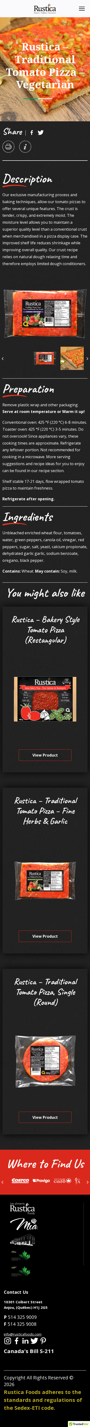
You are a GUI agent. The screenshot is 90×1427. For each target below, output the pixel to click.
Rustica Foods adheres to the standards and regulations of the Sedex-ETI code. (43, 1399)
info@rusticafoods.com (23, 1334)
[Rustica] (45, 8)
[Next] (87, 358)
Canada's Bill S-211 (29, 1351)
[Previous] (2, 358)
